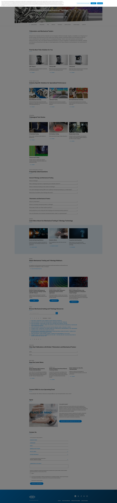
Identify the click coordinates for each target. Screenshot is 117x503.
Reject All (93, 3)
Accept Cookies (100, 3)
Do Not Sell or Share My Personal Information (83, 3)
